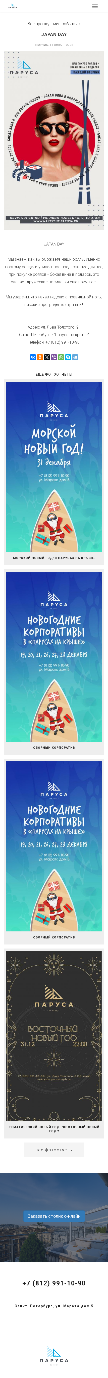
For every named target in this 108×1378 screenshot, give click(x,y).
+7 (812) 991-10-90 (54, 1283)
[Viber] (54, 357)
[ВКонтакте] (33, 357)
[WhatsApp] (61, 357)
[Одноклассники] (40, 357)
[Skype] (68, 357)
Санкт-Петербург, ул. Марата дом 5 (54, 1306)
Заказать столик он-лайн (54, 1216)
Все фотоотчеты (54, 1150)
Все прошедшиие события (53, 23)
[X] (47, 357)
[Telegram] (75, 357)
